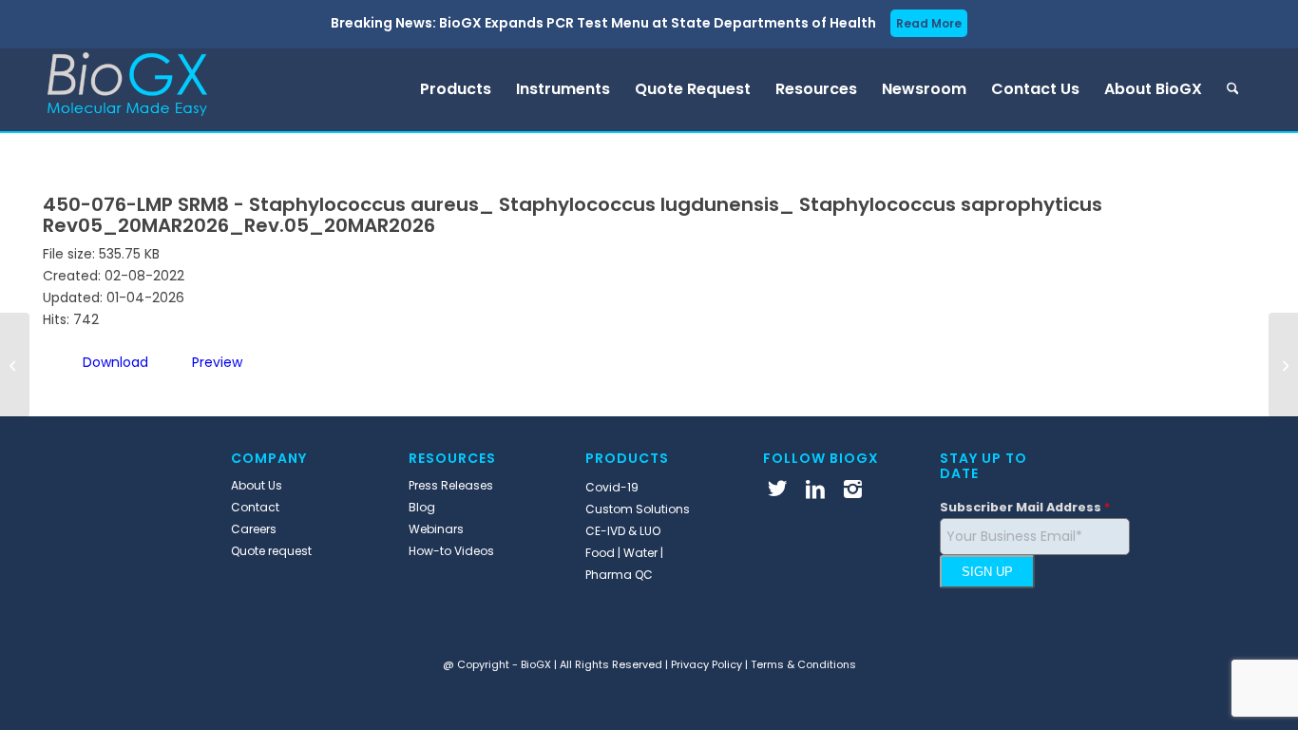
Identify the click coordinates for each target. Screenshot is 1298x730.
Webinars (436, 529)
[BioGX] (127, 89)
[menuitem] (456, 89)
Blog (422, 507)
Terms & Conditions (803, 664)
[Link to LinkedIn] (815, 488)
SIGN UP (987, 572)
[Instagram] (853, 488)
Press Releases (451, 485)
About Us (256, 485)
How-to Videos (451, 551)
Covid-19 (612, 487)
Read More (929, 23)
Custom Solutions (637, 509)
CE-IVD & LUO (622, 531)
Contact (255, 507)
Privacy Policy (706, 664)
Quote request (271, 551)
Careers (254, 529)
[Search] (1232, 89)
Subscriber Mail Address (1025, 507)
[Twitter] (777, 488)
